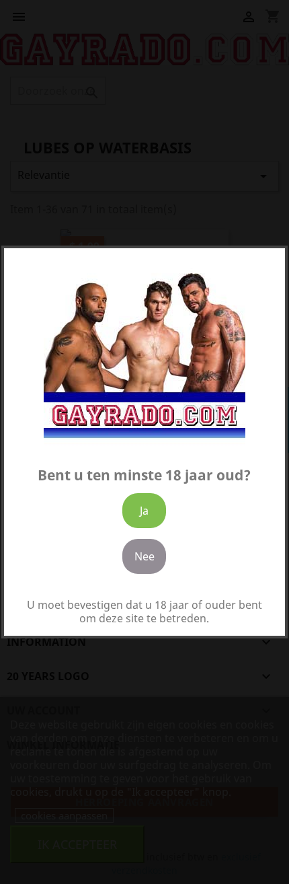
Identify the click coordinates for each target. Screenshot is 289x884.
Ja (144, 510)
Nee (144, 556)
